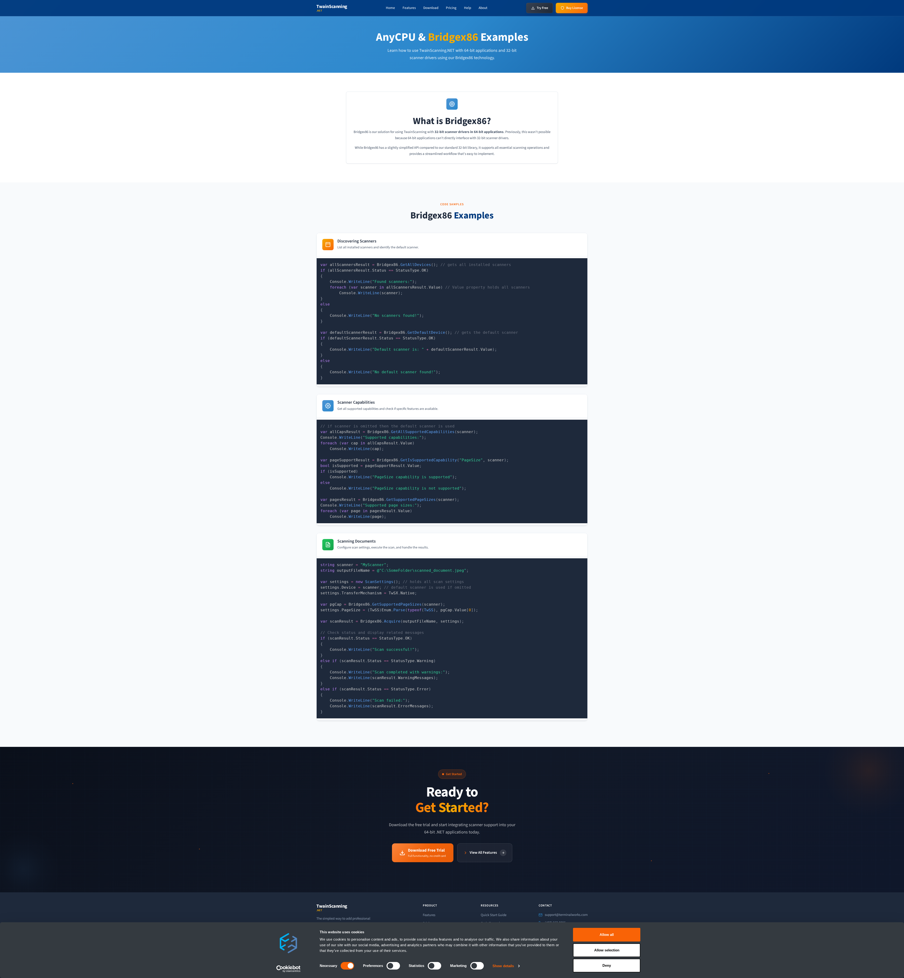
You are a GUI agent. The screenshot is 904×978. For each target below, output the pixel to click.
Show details (503, 966)
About (483, 7)
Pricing (451, 7)
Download (430, 7)
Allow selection (606, 950)
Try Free (542, 8)
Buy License (574, 8)
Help (467, 7)
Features (409, 7)
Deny (606, 965)
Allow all (607, 935)
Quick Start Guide (493, 915)
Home (390, 7)
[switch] (393, 966)
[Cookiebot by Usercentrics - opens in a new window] (288, 968)
